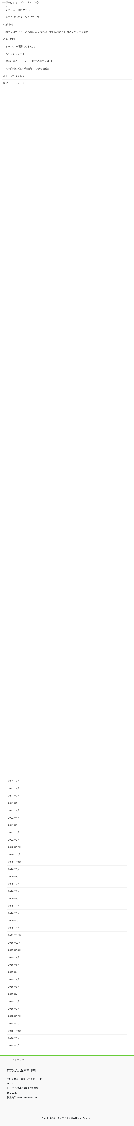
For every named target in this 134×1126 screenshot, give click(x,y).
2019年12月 (14, 935)
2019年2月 (14, 1008)
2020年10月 (14, 862)
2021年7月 (14, 795)
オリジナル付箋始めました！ (21, 46)
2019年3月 (14, 1001)
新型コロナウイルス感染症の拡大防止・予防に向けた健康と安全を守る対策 (46, 31)
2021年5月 (14, 810)
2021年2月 (14, 832)
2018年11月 (14, 1023)
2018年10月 (14, 1030)
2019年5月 (14, 986)
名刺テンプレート (15, 53)
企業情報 (8, 24)
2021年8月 (14, 788)
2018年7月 (14, 1045)
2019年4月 (14, 994)
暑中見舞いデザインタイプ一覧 (22, 17)
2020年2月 (14, 920)
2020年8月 (14, 876)
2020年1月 (14, 928)
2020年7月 (14, 884)
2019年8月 (14, 964)
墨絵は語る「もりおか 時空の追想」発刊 (28, 61)
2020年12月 (14, 847)
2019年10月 (14, 950)
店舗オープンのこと (14, 83)
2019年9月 (14, 957)
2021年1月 (14, 839)
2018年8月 (14, 1038)
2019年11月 (14, 942)
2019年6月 (14, 979)
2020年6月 (14, 891)
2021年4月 (14, 817)
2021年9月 (14, 781)
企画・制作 (9, 39)
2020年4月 (14, 906)
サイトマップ (16, 1059)
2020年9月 (14, 869)
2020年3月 (14, 913)
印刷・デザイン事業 (14, 76)
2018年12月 (14, 1016)
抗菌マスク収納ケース (17, 9)
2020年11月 (14, 854)
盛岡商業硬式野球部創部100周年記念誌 (27, 68)
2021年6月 (14, 803)
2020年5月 (14, 898)
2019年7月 (14, 972)
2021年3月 (14, 825)
